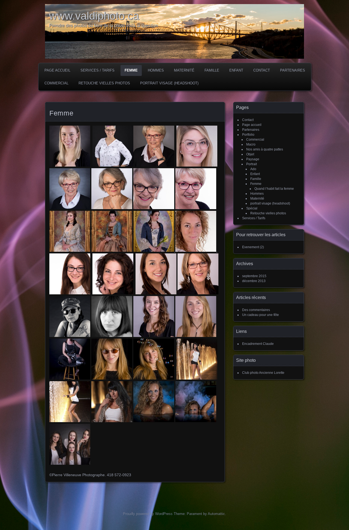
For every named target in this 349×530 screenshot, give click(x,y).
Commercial (56, 83)
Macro (250, 144)
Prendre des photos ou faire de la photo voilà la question (103, 25)
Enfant (236, 70)
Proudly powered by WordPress (148, 514)
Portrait (251, 164)
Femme (131, 70)
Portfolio (248, 135)
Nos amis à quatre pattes (264, 149)
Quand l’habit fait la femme (274, 189)
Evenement (250, 247)
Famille (211, 70)
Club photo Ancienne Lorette (263, 373)
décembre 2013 (254, 281)
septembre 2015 (254, 276)
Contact (261, 70)
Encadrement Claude (258, 344)
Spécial (251, 208)
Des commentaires (256, 310)
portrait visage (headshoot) (169, 83)
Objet (250, 154)
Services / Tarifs (97, 70)
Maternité (184, 70)
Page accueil (57, 70)
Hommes (156, 70)
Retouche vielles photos (104, 83)
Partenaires (292, 70)
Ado (253, 169)
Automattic (216, 514)
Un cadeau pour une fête (260, 315)
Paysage (252, 159)
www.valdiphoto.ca (94, 16)
